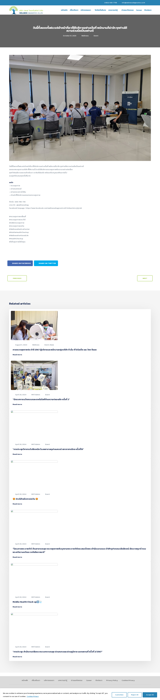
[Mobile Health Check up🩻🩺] (34, 577)
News (52, 344)
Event (96, 35)
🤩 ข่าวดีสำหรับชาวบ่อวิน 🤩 (25, 498)
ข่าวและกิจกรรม (127, 10)
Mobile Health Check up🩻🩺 (27, 601)
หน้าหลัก (64, 10)
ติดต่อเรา (147, 10)
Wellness (85, 35)
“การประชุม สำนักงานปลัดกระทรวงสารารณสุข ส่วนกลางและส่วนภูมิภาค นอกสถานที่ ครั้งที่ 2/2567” (57, 651)
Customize (119, 695)
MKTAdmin (35, 394)
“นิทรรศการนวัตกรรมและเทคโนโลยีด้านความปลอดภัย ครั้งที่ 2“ (41, 399)
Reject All (134, 695)
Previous (17, 278)
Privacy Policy (112, 680)
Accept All (150, 695)
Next (145, 278)
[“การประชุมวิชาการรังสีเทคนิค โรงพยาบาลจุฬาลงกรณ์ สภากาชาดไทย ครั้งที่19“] (34, 425)
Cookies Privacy (33, 696)
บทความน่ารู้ (112, 10)
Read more (17, 354)
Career (139, 10)
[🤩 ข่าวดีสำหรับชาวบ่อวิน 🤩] (34, 474)
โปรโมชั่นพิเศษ (100, 10)
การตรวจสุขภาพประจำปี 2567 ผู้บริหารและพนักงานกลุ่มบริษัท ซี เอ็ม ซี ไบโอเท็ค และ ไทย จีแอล (55, 349)
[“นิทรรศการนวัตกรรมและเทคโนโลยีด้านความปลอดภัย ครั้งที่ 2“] (34, 375)
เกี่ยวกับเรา (74, 10)
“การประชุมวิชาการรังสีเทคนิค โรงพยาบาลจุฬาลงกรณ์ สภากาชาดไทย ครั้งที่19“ (48, 449)
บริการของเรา (86, 10)
